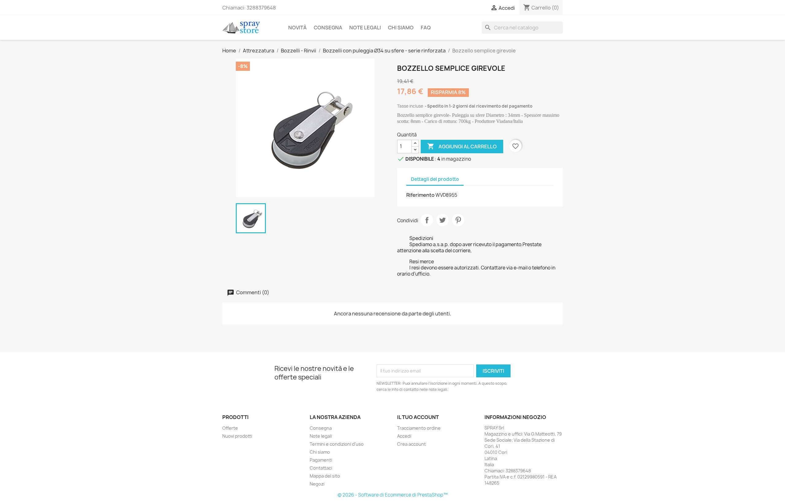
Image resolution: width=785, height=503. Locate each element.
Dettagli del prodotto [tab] (435, 179)
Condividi (427, 220)
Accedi (404, 436)
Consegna (328, 27)
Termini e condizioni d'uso (337, 444)
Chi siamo (401, 27)
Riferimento (420, 195)
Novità (297, 27)
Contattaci (321, 468)
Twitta (442, 220)
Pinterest (458, 220)
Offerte (230, 428)
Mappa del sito (325, 476)
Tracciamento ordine (419, 428)
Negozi (317, 484)
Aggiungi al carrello (462, 146)
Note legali (365, 27)
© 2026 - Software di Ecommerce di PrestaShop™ (393, 495)
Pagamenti (321, 460)
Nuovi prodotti (237, 436)
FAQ (426, 27)
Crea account (411, 444)
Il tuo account (418, 417)
